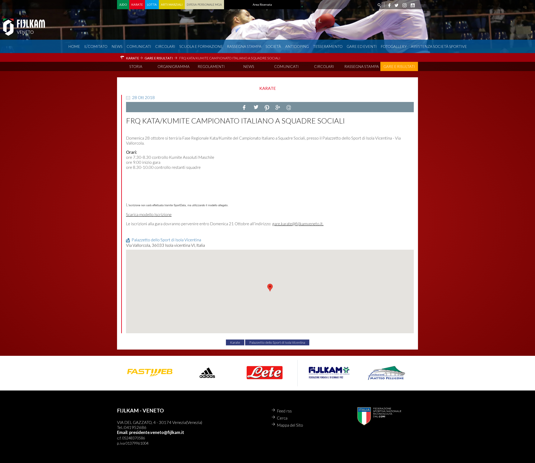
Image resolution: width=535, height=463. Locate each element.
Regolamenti (211, 66)
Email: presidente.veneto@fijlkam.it (150, 432)
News (117, 46)
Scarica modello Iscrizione (149, 214)
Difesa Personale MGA (204, 4)
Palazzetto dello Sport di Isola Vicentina (277, 342)
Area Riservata (262, 4)
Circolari (165, 46)
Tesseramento (328, 46)
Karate (137, 4)
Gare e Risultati (399, 66)
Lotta (152, 4)
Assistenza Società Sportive (439, 46)
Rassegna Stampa (244, 46)
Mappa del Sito (290, 424)
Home (74, 46)
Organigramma (174, 66)
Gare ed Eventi (362, 46)
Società (273, 46)
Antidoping (297, 46)
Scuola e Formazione (201, 46)
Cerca (282, 417)
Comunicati (139, 46)
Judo (123, 4)
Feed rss (284, 410)
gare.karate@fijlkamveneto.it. (298, 223)
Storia (135, 66)
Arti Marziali (172, 4)
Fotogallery (394, 46)
